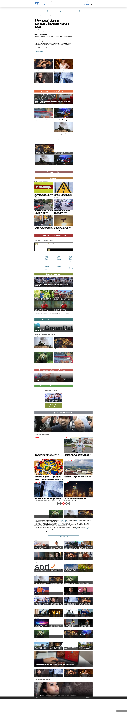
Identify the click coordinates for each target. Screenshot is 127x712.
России (55, 529)
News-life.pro (81, 528)
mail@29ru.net (78, 697)
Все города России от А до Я (63, 11)
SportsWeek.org (88, 528)
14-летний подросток (61, 41)
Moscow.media (43, 1)
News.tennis (36, 618)
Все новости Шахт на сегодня (53, 139)
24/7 (57, 15)
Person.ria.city (56, 1)
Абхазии (64, 529)
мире (68, 529)
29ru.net (36, 143)
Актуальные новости (52, 390)
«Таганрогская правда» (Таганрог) (40, 31)
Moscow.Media (76, 528)
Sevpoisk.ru (36, 640)
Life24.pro (47, 392)
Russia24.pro (63, 520)
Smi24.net (36, 106)
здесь (59, 531)
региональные (43, 15)
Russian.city (36, 1)
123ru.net (91, 1)
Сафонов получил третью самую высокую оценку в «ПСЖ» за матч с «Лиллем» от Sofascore (71, 261)
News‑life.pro (50, 1)
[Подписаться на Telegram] (87, 1)
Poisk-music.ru (36, 585)
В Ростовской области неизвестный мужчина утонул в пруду (50, 50)
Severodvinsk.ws (37, 608)
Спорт (62, 1)
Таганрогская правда (38, 51)
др (39, 529)
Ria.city (35, 57)
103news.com (90, 697)
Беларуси (60, 529)
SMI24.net (60, 524)
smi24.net (78, 520)
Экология (66, 1)
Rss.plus (66, 521)
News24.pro (36, 562)
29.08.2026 (86, 4)
